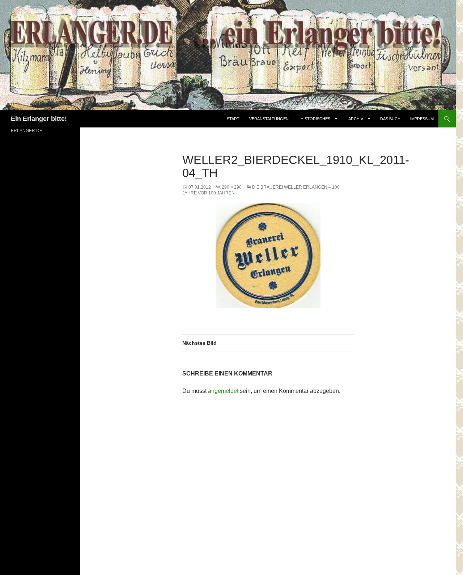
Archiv (356, 119)
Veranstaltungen (269, 119)
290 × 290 (232, 187)
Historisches (315, 119)
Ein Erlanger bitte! (39, 118)
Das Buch (390, 119)
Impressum (422, 119)
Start (233, 119)
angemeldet (223, 391)
